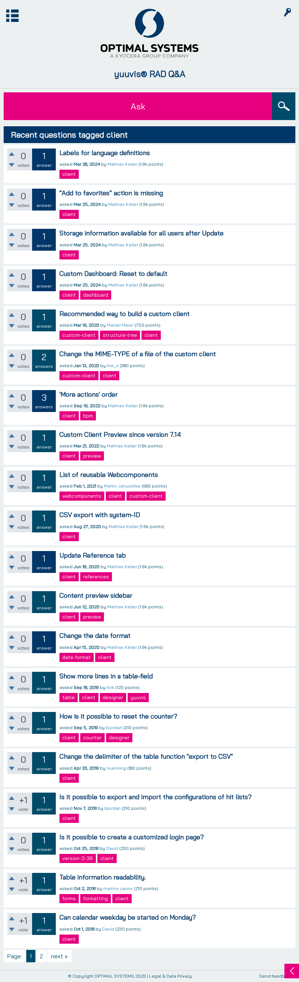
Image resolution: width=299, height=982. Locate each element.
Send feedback (275, 976)
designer (113, 697)
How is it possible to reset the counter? (118, 716)
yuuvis (138, 697)
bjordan (114, 727)
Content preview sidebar (95, 595)
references (96, 576)
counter (92, 737)
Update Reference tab (92, 555)
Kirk (110, 687)
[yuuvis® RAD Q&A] (149, 33)
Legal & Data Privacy (170, 976)
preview (92, 456)
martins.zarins (118, 888)
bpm (88, 415)
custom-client (79, 335)
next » (59, 956)
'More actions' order (88, 394)
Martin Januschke (122, 486)
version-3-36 (77, 858)
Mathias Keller (122, 164)
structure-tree (120, 335)
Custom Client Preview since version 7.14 (120, 434)
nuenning (116, 768)
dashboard (95, 295)
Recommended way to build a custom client (124, 313)
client (69, 174)
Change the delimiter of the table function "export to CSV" (146, 756)
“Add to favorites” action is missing (111, 193)
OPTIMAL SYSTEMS (114, 976)
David (112, 848)
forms (69, 898)
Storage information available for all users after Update (141, 233)
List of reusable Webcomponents (108, 474)
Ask (138, 106)
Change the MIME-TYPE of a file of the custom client (137, 354)
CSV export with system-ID (99, 515)
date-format (76, 657)
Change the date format (95, 635)
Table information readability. (102, 877)
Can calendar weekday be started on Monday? (127, 917)
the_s (113, 365)
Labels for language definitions (104, 153)
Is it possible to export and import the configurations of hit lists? (155, 797)
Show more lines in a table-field (106, 676)
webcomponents (81, 496)
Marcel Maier (120, 325)
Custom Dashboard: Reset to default (113, 273)
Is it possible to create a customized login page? (131, 837)
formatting (95, 898)
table (68, 697)
